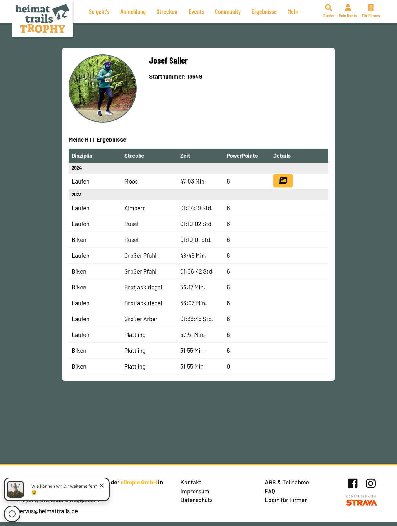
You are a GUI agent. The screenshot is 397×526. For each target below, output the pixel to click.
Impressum (195, 491)
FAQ (270, 491)
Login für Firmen (286, 499)
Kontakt (191, 482)
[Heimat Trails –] (42, 18)
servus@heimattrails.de (47, 511)
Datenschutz (197, 499)
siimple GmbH (139, 482)
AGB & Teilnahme (287, 482)
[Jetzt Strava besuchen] (362, 500)
